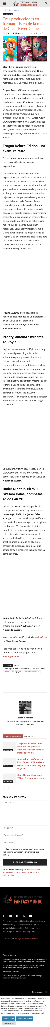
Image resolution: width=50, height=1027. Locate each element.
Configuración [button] (9, 1023)
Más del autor (29, 737)
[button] (4, 3)
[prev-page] (4, 788)
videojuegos (16, 672)
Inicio (5, 10)
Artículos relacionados (12, 737)
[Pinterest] (17, 687)
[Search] (46, 3)
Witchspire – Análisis (11, 972)
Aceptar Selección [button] (25, 1019)
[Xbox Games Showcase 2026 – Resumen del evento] (9, 778)
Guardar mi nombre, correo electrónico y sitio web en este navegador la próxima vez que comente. (23, 852)
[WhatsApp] (23, 687)
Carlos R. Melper (13, 33)
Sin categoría (14, 10)
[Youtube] (30, 916)
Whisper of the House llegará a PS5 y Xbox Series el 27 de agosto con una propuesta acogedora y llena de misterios (25, 960)
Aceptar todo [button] (9, 1019)
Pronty (16, 665)
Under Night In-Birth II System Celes (16, 669)
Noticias (6, 672)
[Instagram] (10, 916)
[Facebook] (5, 687)
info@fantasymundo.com (26, 938)
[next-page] (8, 788)
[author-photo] (25, 714)
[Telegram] (30, 687)
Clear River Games (38, 669)
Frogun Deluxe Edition (31, 672)
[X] (11, 687)
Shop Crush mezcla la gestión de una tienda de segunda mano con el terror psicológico (23, 977)
